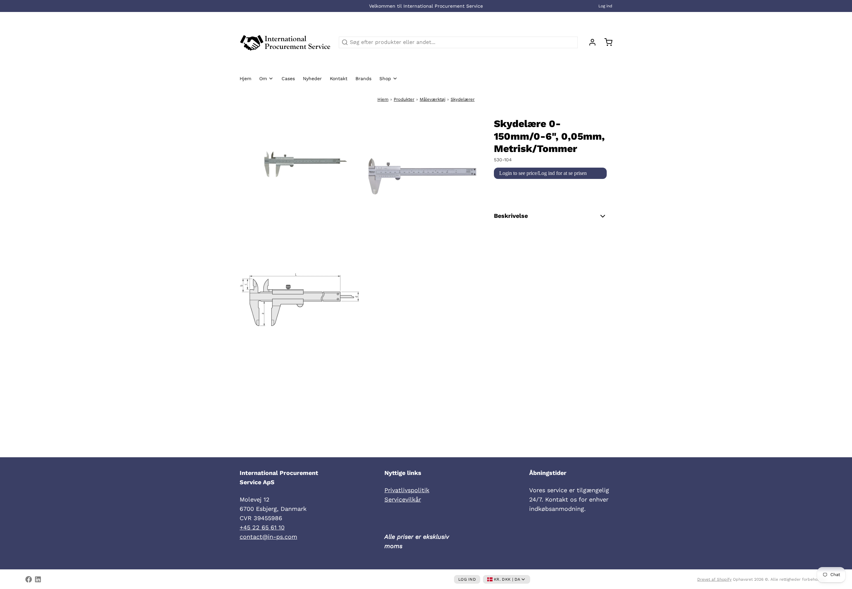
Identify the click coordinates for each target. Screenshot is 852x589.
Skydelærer (463, 99)
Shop (385, 78)
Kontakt (338, 78)
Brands (363, 78)
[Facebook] (28, 579)
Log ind (605, 6)
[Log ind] (589, 42)
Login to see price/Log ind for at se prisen (543, 173)
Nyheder (312, 78)
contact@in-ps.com (268, 536)
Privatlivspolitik (406, 490)
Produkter (404, 99)
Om (263, 78)
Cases (288, 78)
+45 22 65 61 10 (262, 527)
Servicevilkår (402, 499)
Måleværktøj (432, 99)
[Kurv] (605, 42)
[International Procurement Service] (285, 42)
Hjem (245, 78)
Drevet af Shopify (714, 579)
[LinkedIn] (38, 579)
